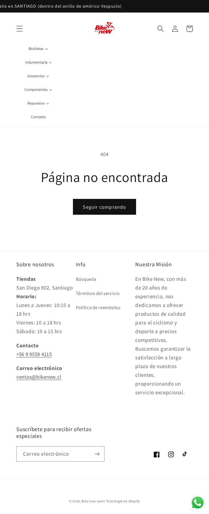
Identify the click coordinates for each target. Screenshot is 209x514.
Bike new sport (93, 501)
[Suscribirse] (97, 454)
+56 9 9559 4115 (34, 354)
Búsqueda (86, 279)
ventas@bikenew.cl (38, 376)
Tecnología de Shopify (123, 501)
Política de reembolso (98, 307)
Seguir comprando (104, 207)
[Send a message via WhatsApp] (197, 502)
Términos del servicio (98, 293)
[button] (20, 29)
